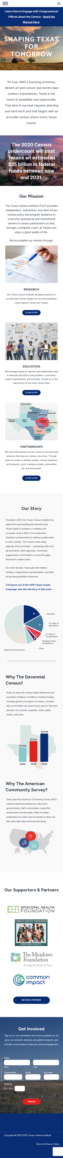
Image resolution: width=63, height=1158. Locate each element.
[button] (58, 3)
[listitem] (18, 622)
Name (7, 1058)
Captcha (8, 1084)
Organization (11, 1072)
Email (28, 1072)
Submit (31, 1101)
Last (35, 1067)
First (6, 1067)
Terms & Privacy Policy (47, 1144)
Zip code (48, 1072)
